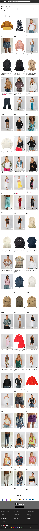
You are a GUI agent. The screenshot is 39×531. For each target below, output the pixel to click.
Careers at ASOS (16, 514)
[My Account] (33, 1)
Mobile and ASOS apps (30, 512)
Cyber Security (16, 518)
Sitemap (2, 519)
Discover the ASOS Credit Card (31, 519)
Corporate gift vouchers (30, 515)
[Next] (36, 9)
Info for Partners (29, 518)
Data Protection (3, 521)
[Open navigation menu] (1, 1)
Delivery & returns (3, 515)
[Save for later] (12, 32)
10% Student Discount (4, 518)
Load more (19, 495)
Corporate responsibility (17, 515)
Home (2, 6)
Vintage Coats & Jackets (29, 8)
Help (1, 512)
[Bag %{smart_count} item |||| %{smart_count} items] (38, 1)
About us (15, 512)
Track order (2, 514)
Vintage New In (20, 8)
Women (5, 6)
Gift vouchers (29, 514)
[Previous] (16, 9)
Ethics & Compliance (4, 522)
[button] (11, 527)
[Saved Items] (35, 1)
